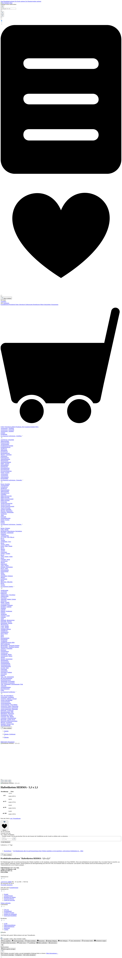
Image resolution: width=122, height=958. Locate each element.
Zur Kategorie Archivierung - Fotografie (11, 480)
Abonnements (54, 304)
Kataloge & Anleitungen (10, 914)
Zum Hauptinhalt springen (8, 1)
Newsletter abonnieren (7, 885)
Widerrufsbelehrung (9, 926)
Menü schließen (7, 298)
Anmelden (3, 301)
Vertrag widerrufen (6, 903)
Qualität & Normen (9, 912)
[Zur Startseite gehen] (6, 3)
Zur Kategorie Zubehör (7, 586)
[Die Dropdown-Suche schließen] (2, 12)
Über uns (6, 909)
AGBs (5, 923)
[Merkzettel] (61, 294)
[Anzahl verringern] (3, 838)
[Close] (1, 779)
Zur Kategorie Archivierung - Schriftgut (11, 436)
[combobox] (8, 9)
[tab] (43, 851)
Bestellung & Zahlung (10, 897)
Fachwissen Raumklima (10, 915)
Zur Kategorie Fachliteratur (8, 692)
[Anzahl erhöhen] (14, 838)
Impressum (7, 928)
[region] (61, 763)
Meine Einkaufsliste (45, 304)
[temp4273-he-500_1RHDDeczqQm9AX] (10, 743)
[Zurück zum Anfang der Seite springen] (2, 951)
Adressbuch (22, 304)
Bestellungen (36, 304)
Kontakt (6, 894)
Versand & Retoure (9, 898)
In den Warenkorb (5, 842)
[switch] (6, 941)
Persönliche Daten (14, 304)
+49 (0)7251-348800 (6, 882)
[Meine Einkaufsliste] (61, 173)
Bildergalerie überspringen (8, 742)
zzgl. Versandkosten (15, 818)
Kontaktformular (13, 887)
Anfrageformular (8, 895)
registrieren (6, 303)
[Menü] (2, 6)
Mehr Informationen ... (52, 953)
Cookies (6, 929)
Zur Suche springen (20, 1)
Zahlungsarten (29, 304)
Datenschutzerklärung (9, 925)
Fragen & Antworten (9, 900)
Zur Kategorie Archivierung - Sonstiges (11, 524)
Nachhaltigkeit (8, 911)
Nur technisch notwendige (7, 955)
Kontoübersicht (5, 304)
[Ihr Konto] (1, 296)
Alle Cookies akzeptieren (29, 955)
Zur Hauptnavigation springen (33, 1)
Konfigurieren (18, 955)
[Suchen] (1, 10)
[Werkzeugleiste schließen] (2, 945)
